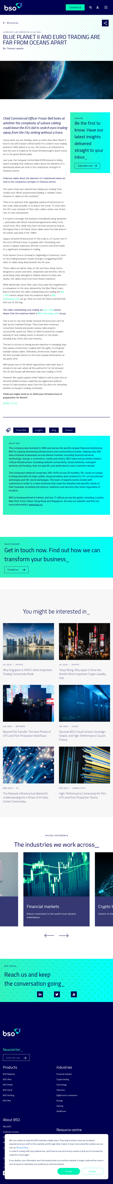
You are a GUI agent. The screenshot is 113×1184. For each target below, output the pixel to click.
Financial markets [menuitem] (64, 1074)
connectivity (79, 788)
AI (17, 788)
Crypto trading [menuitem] (62, 1079)
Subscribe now (85, 166)
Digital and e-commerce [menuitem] (66, 1095)
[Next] (64, 935)
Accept (68, 1171)
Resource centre (69, 1130)
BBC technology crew (48, 313)
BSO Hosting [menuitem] (8, 1095)
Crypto (19, 664)
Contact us (75, 7)
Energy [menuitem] (59, 1100)
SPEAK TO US (10, 403)
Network (20, 726)
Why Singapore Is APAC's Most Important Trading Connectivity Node (27, 672)
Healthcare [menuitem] (61, 1111)
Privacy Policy (22, 1147)
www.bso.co (36, 505)
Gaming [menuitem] (59, 1105)
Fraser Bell (21, 430)
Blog (54, 430)
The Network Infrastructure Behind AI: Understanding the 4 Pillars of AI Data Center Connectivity (25, 797)
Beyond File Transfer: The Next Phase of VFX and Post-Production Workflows (27, 733)
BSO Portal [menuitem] (8, 1084)
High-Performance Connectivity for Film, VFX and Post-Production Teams (83, 795)
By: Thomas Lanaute (13, 48)
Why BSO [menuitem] (7, 1126)
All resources (12, 22)
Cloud (75, 726)
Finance (69, 430)
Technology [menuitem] (61, 1084)
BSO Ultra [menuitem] (7, 1079)
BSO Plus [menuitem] (7, 1100)
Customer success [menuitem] (11, 1131)
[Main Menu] (106, 7)
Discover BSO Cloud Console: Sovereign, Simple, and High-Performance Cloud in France (82, 735)
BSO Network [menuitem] (9, 1074)
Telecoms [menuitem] (60, 1089)
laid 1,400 (48, 310)
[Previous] (49, 935)
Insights (39, 430)
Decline (92, 1171)
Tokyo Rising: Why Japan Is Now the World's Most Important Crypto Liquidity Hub (82, 674)
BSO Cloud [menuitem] (7, 1089)
